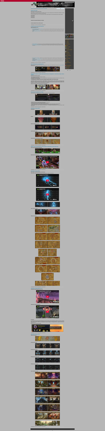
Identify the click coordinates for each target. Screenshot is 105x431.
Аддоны (35, 7)
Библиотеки (67, 48)
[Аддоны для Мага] (71, 35)
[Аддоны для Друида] (67, 35)
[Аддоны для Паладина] (72, 35)
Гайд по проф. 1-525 (47, 7)
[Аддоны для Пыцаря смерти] (66, 35)
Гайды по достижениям (40, 7)
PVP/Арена (67, 42)
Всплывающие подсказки (69, 49)
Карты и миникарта (68, 55)
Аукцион (67, 45)
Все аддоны (67, 39)
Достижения (67, 52)
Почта (67, 59)
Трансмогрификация (68, 65)
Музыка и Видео (68, 58)
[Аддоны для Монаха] (66, 38)
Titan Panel (67, 68)
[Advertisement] (69, 21)
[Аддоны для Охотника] (69, 35)
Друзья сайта (52, 7)
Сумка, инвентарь (68, 62)
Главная (32, 7)
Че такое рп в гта (34, 44)
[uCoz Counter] (69, 70)
